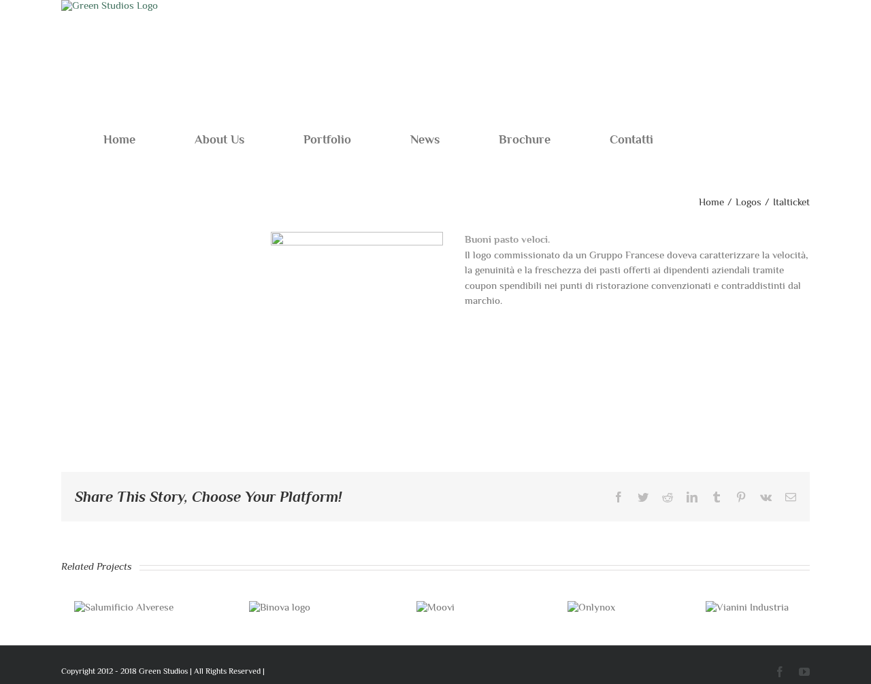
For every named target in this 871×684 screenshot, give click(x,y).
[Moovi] (435, 607)
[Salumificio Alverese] (124, 607)
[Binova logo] (279, 607)
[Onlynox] (591, 607)
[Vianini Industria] (747, 607)
